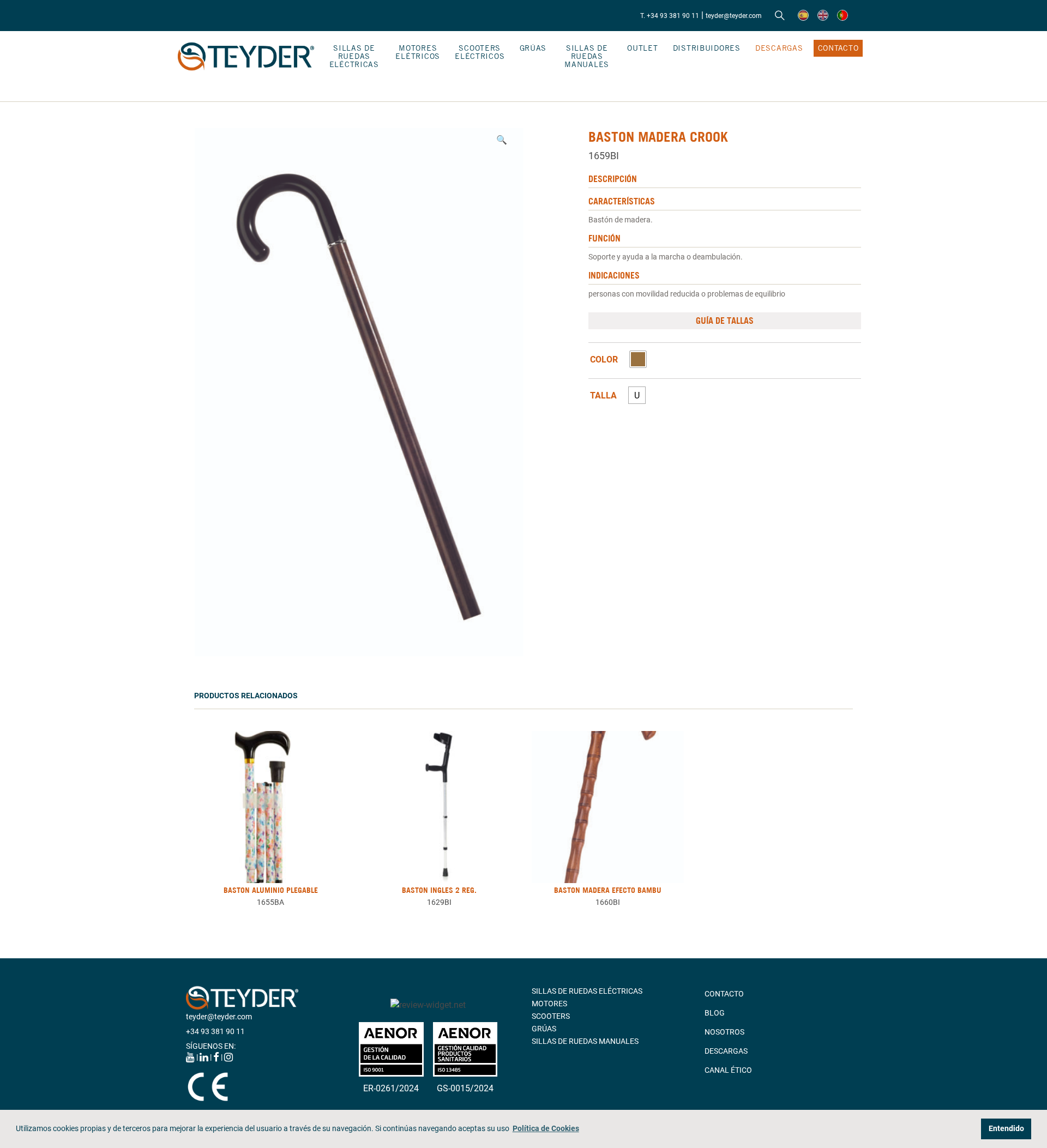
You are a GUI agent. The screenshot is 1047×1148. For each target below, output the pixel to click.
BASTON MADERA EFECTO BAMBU (607, 890)
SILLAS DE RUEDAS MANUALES (586, 56)
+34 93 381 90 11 (215, 1031)
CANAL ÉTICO (728, 1070)
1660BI (607, 902)
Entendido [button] (1006, 1128)
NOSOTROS (724, 1032)
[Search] (780, 16)
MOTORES (549, 1003)
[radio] (638, 359)
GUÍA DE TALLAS (725, 320)
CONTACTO (838, 48)
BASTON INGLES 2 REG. (439, 890)
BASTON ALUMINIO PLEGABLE (271, 890)
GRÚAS (533, 48)
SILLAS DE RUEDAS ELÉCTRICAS (354, 56)
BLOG (715, 1012)
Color (604, 359)
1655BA (270, 902)
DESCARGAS (779, 48)
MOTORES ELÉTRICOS (417, 52)
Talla (603, 395)
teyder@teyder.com (734, 16)
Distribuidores (707, 48)
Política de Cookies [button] (546, 1128)
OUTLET (642, 48)
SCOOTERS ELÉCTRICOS (479, 52)
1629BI (439, 902)
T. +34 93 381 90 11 (669, 16)
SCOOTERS (551, 1016)
